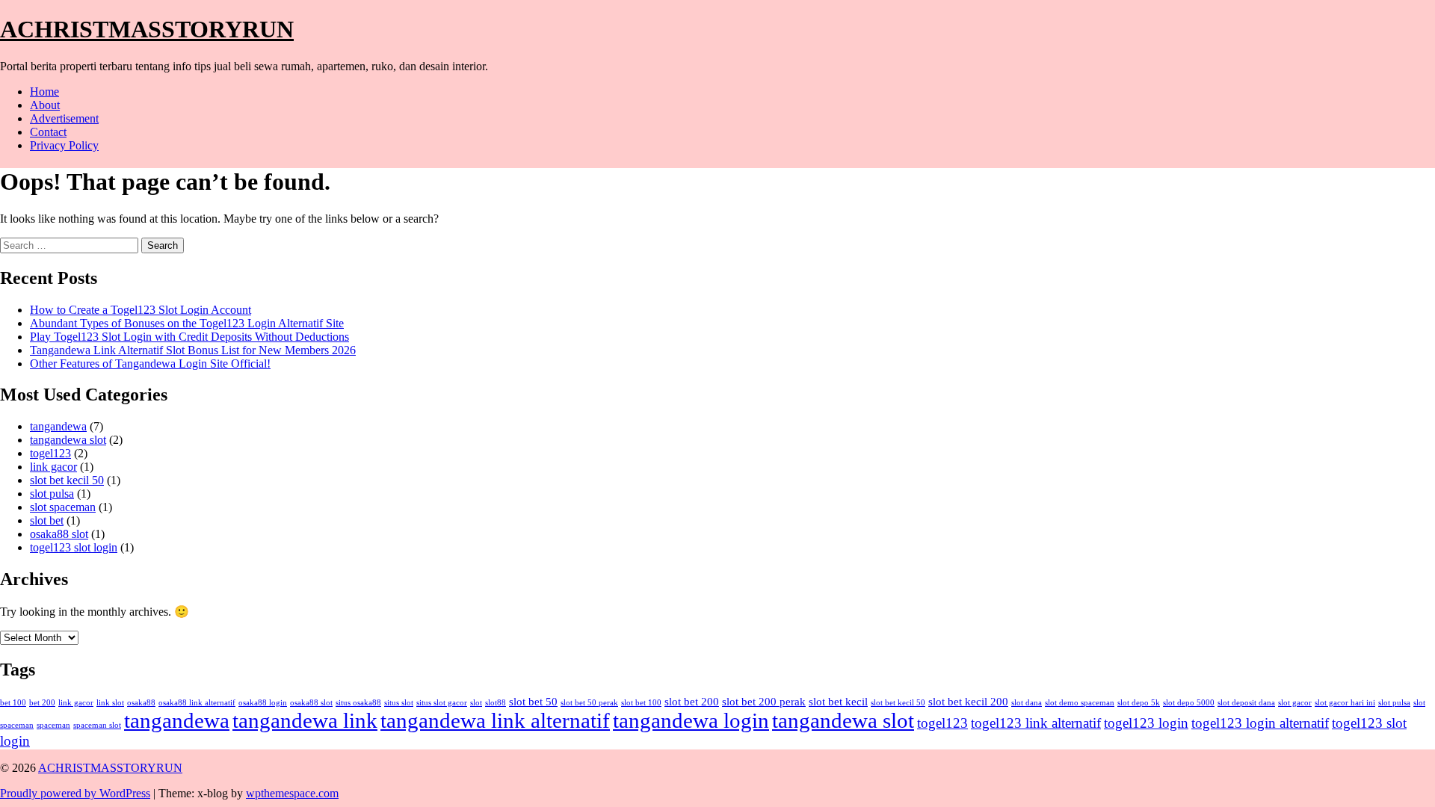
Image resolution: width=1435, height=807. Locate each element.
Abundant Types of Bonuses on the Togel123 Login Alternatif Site (187, 323)
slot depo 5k (1138, 703)
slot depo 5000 (1189, 703)
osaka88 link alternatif (196, 703)
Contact (48, 132)
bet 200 (42, 703)
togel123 (50, 453)
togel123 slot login (73, 547)
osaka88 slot (59, 534)
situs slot (398, 703)
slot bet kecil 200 (968, 701)
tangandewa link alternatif (495, 720)
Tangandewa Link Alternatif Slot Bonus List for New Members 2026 (193, 350)
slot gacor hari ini (1345, 703)
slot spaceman (63, 507)
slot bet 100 (641, 703)
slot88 (495, 703)
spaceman (53, 725)
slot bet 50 (533, 701)
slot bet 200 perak (764, 701)
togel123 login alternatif (1260, 723)
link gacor (53, 466)
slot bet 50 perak (589, 703)
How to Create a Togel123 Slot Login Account (140, 309)
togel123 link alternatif (1036, 723)
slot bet (47, 520)
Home (44, 91)
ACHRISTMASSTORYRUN (147, 29)
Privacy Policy (64, 145)
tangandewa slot (68, 439)
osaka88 (141, 703)
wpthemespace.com (292, 793)
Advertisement (64, 118)
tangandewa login (691, 720)
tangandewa (58, 426)
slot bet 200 (691, 701)
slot (476, 703)
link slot (110, 703)
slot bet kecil (838, 701)
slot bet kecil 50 (67, 480)
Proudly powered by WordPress (75, 793)
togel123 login (1146, 723)
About (45, 105)
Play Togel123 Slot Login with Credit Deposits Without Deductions (189, 336)
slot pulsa (52, 493)
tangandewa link (304, 720)
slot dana (1026, 703)
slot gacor (1295, 703)
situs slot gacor (441, 703)
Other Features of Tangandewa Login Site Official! (150, 363)
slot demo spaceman (1079, 703)
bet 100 (13, 703)
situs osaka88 (358, 703)
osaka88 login (262, 703)
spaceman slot (97, 725)
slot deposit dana (1246, 703)
